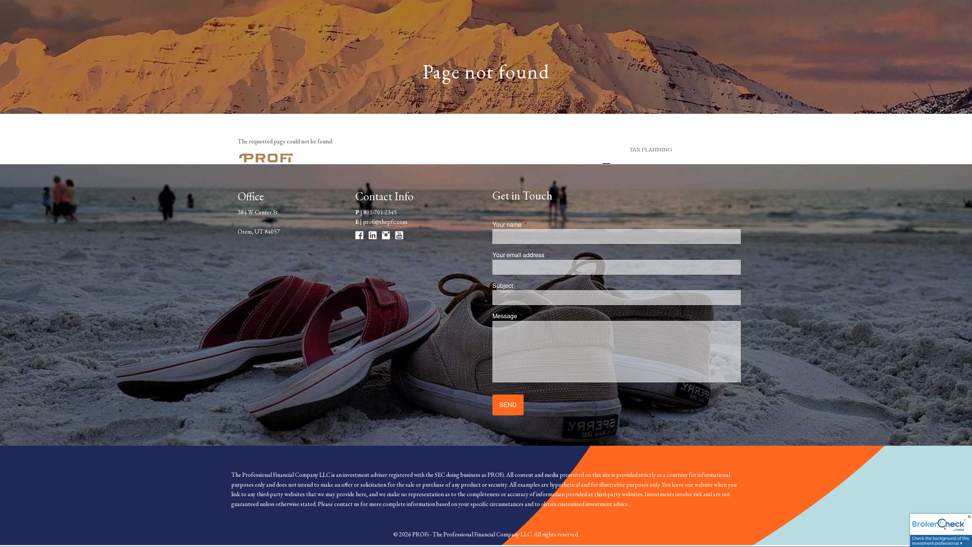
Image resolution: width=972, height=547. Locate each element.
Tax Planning (650, 149)
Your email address (547, 254)
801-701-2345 (380, 212)
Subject (531, 285)
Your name (535, 224)
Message (533, 315)
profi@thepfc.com (385, 222)
